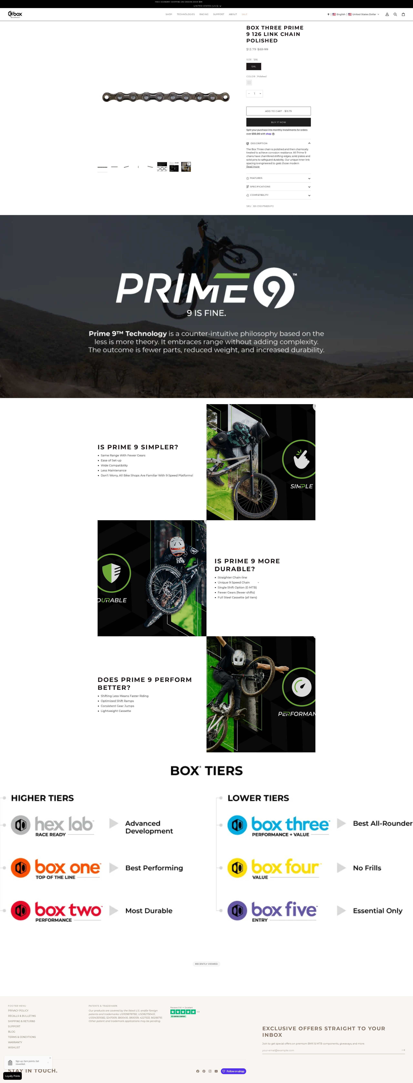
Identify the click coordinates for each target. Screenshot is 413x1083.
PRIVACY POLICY (18, 1010)
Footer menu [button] (17, 1005)
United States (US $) (206, 6)
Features (256, 178)
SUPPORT (14, 1026)
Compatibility (259, 195)
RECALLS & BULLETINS (22, 1015)
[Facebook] (197, 1071)
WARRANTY (15, 1042)
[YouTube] (216, 1071)
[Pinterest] (203, 1071)
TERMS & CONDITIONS (22, 1037)
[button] (169, 14)
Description (258, 143)
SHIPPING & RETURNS (21, 1021)
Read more (253, 166)
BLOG (11, 1031)
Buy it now (278, 122)
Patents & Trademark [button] (103, 1005)
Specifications (260, 186)
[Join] (402, 1050)
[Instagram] (210, 1071)
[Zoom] (103, 154)
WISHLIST (14, 1047)
